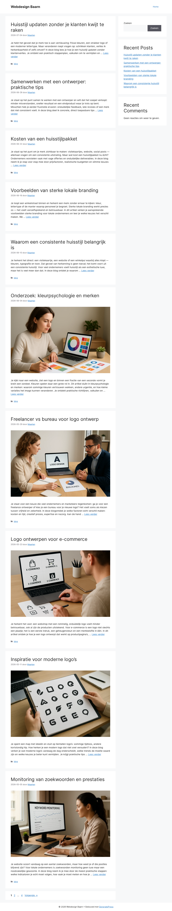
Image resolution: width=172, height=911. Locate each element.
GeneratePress (106, 906)
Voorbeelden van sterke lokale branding (54, 190)
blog (16, 64)
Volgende (31, 895)
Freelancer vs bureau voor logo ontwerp (55, 419)
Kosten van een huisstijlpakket (44, 139)
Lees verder (19, 165)
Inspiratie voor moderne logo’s (44, 659)
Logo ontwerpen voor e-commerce (49, 539)
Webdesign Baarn (25, 7)
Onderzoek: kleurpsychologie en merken (55, 295)
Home (156, 6)
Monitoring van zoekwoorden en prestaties (58, 779)
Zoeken (128, 23)
